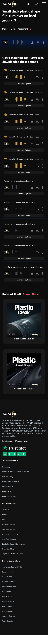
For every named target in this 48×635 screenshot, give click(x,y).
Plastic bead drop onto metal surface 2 (19, 202)
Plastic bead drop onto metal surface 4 (19, 245)
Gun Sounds (7, 577)
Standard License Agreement (15, 29)
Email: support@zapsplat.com (15, 441)
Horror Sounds (8, 601)
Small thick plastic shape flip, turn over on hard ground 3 (21, 16)
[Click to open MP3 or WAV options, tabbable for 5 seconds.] (32, 42)
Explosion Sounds (9, 586)
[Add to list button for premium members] (38, 42)
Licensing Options (24, 83)
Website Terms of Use (10, 481)
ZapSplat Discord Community (13, 544)
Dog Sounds (7, 596)
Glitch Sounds (7, 611)
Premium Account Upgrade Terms (15, 472)
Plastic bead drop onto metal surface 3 (19, 224)
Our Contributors (9, 539)
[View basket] (36, 4)
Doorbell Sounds (8, 581)
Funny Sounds (7, 572)
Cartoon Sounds (8, 616)
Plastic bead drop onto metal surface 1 (19, 181)
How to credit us (8, 524)
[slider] (19, 42)
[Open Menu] (44, 4)
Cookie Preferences (9, 496)
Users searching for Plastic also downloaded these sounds (23, 60)
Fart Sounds (7, 591)
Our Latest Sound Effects (12, 567)
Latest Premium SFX (10, 534)
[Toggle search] (28, 4)
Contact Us (6, 514)
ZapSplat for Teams (9, 529)
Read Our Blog (8, 549)
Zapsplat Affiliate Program (12, 554)
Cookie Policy (7, 491)
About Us (5, 509)
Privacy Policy (7, 486)
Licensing (6, 467)
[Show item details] (44, 42)
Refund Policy (7, 477)
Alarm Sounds (7, 606)
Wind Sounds (7, 621)
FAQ (3, 519)
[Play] (5, 42)
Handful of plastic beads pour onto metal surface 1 (24, 267)
